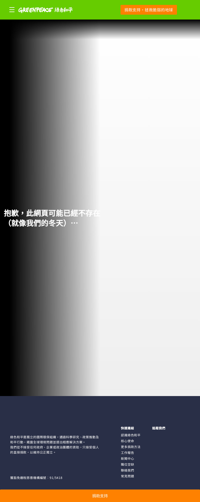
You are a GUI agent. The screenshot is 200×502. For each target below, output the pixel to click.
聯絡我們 (127, 470)
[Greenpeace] (45, 15)
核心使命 (127, 440)
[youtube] (168, 434)
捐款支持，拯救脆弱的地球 (148, 10)
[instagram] (162, 434)
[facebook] (155, 434)
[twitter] (175, 434)
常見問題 (127, 476)
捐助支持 (100, 495)
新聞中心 (127, 458)
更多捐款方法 (131, 446)
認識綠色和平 (131, 435)
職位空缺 (127, 464)
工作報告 (127, 452)
